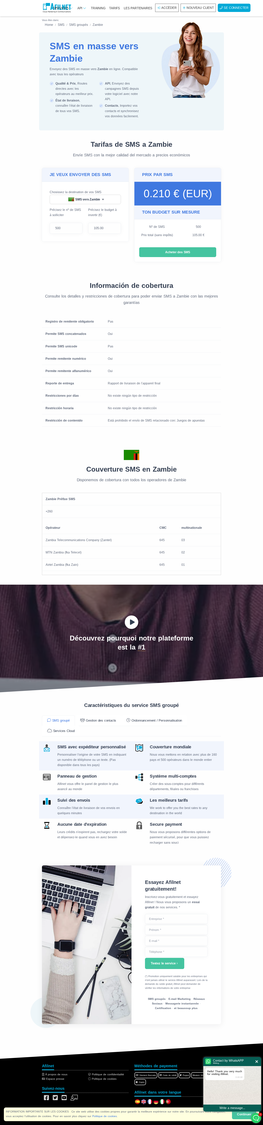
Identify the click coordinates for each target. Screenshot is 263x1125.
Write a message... (232, 1108)
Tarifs (114, 8)
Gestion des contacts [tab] (100, 720)
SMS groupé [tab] (60, 720)
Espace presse (54, 1078)
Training (98, 8)
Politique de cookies (104, 1116)
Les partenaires (138, 8)
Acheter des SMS (177, 252)
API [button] (80, 8)
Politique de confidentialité (107, 1074)
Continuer (244, 1114)
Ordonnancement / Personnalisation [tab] (156, 720)
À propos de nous (55, 1074)
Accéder (169, 7)
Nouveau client (200, 7)
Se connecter (236, 7)
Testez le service (163, 963)
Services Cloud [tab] (63, 731)
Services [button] (61, 8)
